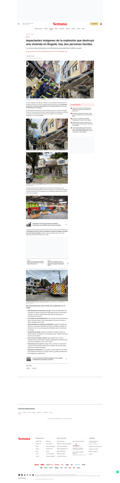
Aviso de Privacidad (23, 478)
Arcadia (37, 448)
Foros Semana (49, 443)
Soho (37, 451)
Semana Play (39, 441)
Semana (28, 34)
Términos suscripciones (62, 446)
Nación (32, 34)
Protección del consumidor (78, 441)
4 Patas (37, 456)
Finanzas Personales (50, 446)
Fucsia (37, 453)
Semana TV (38, 443)
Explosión (34, 368)
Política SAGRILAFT (61, 451)
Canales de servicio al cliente (95, 446)
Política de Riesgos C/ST (62, 448)
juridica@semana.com (77, 449)
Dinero (37, 446)
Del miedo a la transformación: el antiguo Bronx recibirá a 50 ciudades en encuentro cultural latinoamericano (35, 262)
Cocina (47, 451)
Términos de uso (60, 441)
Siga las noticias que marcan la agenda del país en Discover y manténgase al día (47, 51)
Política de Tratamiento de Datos (64, 443)
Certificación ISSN (61, 453)
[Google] (19, 475)
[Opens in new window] (22, 475)
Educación (48, 441)
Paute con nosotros (93, 451)
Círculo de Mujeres (50, 453)
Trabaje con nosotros (93, 449)
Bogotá (28, 368)
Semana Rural (49, 448)
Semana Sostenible (50, 456)
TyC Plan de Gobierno (62, 456)
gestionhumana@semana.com (79, 454)
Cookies (90, 454)
